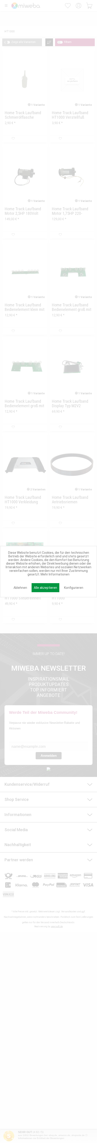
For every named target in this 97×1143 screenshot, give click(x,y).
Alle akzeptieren (45, 587)
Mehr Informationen (55, 574)
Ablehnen (20, 587)
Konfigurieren (73, 587)
